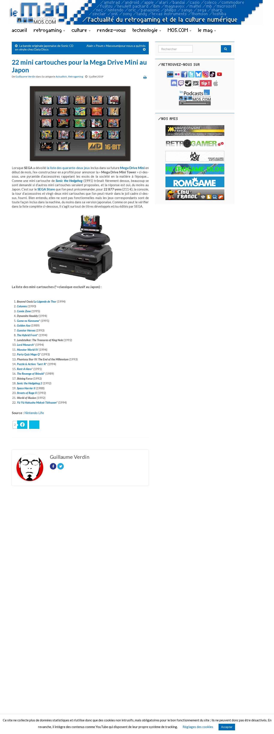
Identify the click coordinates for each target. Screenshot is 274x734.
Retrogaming (75, 76)
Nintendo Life (34, 413)
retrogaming (48, 30)
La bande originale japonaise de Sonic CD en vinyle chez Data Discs (44, 47)
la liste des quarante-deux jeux (68, 168)
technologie (146, 30)
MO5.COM (179, 30)
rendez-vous (111, 30)
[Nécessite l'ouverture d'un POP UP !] (195, 97)
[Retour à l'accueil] (137, 12)
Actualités (61, 76)
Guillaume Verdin (25, 76)
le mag (206, 30)
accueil (19, 30)
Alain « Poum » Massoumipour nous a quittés (116, 46)
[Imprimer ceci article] (145, 77)
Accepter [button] (226, 727)
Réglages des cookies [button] (198, 727)
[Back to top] (264, 724)
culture (80, 30)
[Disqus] (80, 547)
